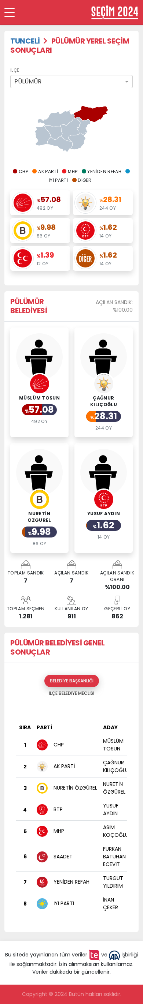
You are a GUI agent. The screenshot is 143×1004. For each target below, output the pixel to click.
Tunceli (25, 41)
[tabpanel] (71, 812)
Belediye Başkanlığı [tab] (72, 681)
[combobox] (71, 81)
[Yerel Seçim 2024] (115, 12)
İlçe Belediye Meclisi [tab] (71, 693)
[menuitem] (53, 132)
